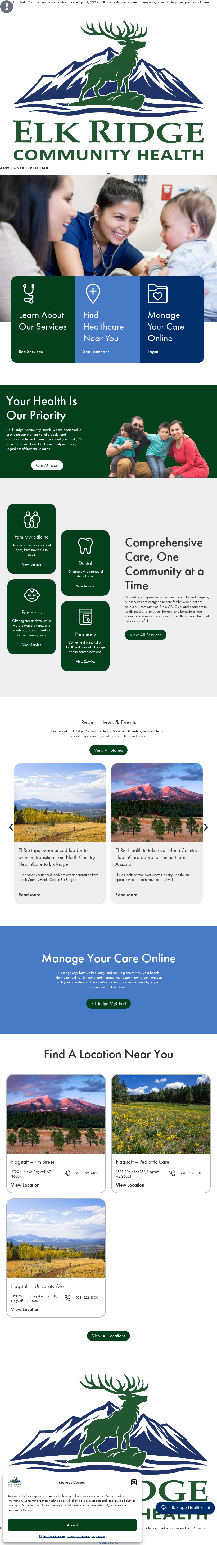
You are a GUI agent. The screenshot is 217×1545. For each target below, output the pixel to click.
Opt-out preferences (52, 1536)
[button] (134, 1482)
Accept (72, 1525)
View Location (25, 1185)
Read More (29, 894)
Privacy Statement (78, 1536)
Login (153, 351)
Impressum (98, 1536)
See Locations (96, 351)
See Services (31, 351)
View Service (31, 564)
